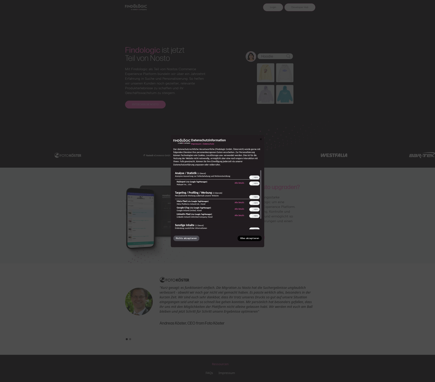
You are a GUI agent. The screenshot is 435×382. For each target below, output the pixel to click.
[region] (217, 199)
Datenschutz (208, 144)
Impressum (196, 144)
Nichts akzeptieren (186, 238)
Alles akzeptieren (249, 238)
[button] (251, 177)
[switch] (254, 177)
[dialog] (217, 191)
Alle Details (239, 183)
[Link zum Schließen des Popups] (261, 139)
